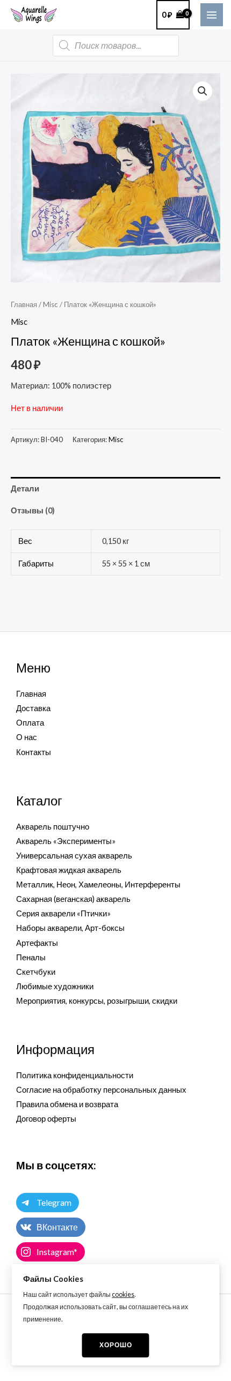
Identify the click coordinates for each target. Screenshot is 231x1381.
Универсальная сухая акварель (74, 855)
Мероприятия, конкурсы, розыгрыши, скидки (96, 1000)
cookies (123, 1294)
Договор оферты (46, 1118)
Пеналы (31, 957)
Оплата (30, 722)
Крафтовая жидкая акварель (68, 870)
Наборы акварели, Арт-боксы (70, 927)
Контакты (33, 752)
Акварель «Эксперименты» (66, 841)
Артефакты (37, 942)
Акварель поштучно (52, 826)
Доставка (33, 708)
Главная (24, 304)
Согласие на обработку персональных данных (101, 1089)
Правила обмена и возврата (67, 1104)
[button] (202, 91)
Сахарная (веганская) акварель (73, 899)
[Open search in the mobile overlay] (116, 45)
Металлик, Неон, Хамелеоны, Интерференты (98, 884)
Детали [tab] (25, 488)
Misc (50, 304)
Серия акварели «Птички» (63, 913)
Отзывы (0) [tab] (33, 510)
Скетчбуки (35, 971)
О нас (26, 737)
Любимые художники (54, 986)
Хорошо (115, 1345)
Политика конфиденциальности (74, 1075)
